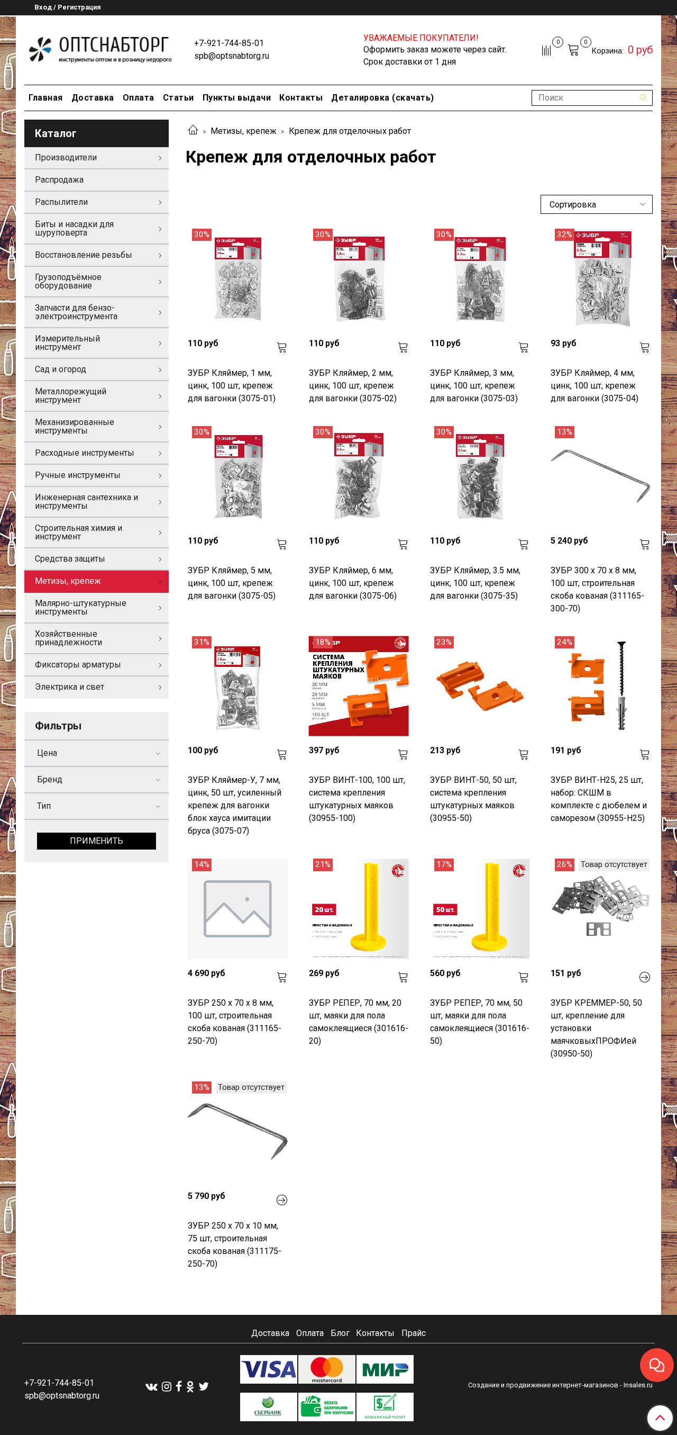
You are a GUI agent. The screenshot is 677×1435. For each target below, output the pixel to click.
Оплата (138, 98)
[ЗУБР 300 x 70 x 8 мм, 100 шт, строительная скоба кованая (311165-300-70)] (601, 476)
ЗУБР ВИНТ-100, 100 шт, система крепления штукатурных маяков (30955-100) (357, 799)
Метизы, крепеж (244, 131)
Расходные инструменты (84, 453)
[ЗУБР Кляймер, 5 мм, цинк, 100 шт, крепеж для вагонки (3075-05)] (238, 476)
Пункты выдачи (237, 98)
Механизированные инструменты (74, 426)
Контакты (301, 98)
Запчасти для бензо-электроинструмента (76, 312)
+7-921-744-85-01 (229, 43)
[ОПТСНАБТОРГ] (100, 48)
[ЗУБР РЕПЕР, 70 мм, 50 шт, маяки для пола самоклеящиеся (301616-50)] (480, 909)
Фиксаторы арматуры (78, 665)
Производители (66, 157)
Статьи (178, 98)
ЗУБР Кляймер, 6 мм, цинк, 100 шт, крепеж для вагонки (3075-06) (353, 583)
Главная (46, 98)
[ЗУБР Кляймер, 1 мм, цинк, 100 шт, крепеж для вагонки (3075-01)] (238, 279)
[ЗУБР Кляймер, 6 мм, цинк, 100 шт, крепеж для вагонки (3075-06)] (359, 476)
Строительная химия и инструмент (78, 532)
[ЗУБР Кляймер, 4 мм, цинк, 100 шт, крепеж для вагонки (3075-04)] (601, 279)
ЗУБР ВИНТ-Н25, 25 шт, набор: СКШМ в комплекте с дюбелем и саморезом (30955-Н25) (599, 799)
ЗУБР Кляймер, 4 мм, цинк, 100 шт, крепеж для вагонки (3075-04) (594, 385)
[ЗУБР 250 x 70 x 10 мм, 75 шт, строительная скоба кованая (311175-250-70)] (238, 1131)
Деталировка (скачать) (382, 98)
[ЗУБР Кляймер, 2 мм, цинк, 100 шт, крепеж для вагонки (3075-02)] (359, 279)
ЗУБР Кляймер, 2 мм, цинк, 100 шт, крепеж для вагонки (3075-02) (353, 385)
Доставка (92, 98)
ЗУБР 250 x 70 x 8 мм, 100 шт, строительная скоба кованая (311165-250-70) (234, 1022)
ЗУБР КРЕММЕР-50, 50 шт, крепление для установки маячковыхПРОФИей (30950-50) (596, 1028)
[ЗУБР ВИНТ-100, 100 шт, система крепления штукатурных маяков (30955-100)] (359, 686)
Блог (340, 1333)
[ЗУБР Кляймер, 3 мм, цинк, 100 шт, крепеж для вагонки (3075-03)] (480, 279)
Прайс (413, 1333)
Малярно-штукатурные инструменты (80, 607)
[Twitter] (203, 1386)
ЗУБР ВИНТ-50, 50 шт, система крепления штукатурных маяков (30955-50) (473, 799)
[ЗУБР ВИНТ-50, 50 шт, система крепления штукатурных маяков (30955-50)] (480, 686)
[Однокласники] (190, 1386)
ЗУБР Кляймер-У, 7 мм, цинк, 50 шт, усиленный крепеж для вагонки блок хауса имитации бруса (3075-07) (234, 805)
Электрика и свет (69, 687)
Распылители (61, 202)
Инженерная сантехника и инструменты (86, 501)
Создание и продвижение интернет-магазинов (543, 1385)
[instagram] (166, 1386)
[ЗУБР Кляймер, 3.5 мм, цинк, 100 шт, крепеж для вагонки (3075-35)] (480, 476)
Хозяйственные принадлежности (68, 638)
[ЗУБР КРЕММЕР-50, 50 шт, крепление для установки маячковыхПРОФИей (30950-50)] (601, 909)
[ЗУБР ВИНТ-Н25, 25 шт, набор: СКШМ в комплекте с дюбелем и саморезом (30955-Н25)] (601, 686)
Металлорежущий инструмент (70, 395)
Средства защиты (70, 559)
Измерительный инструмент (67, 342)
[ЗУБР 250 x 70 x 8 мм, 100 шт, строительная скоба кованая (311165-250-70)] (238, 909)
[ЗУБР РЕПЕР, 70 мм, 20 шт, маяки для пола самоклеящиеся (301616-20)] (359, 909)
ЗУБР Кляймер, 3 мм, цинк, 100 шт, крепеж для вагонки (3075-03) (474, 385)
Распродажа (59, 180)
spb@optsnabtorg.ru (231, 56)
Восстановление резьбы (83, 255)
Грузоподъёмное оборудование (68, 281)
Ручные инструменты (78, 475)
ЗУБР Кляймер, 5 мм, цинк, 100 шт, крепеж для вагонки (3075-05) (232, 583)
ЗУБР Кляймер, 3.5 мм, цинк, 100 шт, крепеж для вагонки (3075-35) (475, 583)
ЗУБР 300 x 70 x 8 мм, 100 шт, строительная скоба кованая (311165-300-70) (597, 589)
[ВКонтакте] (151, 1386)
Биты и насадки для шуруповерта (74, 228)
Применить (96, 841)
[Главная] (193, 131)
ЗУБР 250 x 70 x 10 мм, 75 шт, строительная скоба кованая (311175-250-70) (234, 1245)
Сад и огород (60, 369)
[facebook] (179, 1386)
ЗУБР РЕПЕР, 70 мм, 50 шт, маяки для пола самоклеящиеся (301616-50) (479, 1022)
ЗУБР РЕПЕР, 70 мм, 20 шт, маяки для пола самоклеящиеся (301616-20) (358, 1022)
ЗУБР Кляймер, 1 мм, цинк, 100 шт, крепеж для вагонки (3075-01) (232, 385)
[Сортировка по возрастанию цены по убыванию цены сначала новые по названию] (597, 204)
